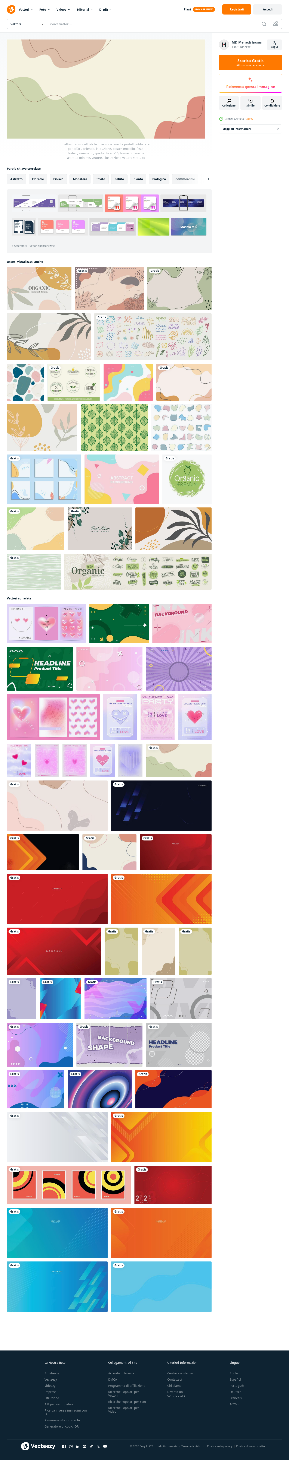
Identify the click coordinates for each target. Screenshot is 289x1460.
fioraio (58, 179)
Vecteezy (50, 1379)
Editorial (83, 9)
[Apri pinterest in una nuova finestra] (84, 1446)
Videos (61, 9)
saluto (119, 179)
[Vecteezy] (11, 9)
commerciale (185, 179)
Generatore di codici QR (61, 1426)
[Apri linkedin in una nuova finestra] (77, 1446)
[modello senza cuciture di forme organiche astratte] (25, 382)
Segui (274, 47)
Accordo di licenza (121, 1373)
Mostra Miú (188, 227)
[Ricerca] (264, 23)
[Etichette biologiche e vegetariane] (73, 382)
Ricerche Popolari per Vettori (123, 1393)
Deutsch (236, 1392)
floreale (38, 179)
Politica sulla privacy (220, 1446)
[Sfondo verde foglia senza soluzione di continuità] (114, 427)
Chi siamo (174, 1386)
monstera (80, 179)
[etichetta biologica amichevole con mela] (187, 479)
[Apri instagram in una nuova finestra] (71, 1446)
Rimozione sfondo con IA (62, 1420)
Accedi (268, 9)
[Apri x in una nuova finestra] (98, 1446)
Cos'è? (249, 119)
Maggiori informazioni (236, 129)
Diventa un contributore (176, 1393)
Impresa (50, 1392)
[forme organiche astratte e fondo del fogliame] (109, 288)
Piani (187, 9)
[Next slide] (205, 179)
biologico (159, 179)
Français (236, 1398)
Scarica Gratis (250, 62)
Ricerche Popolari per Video (123, 1409)
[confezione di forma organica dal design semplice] (181, 427)
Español (235, 1379)
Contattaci (174, 1379)
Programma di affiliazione (126, 1386)
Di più (103, 9)
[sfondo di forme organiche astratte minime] (173, 528)
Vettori (24, 9)
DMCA (112, 1379)
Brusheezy (51, 1373)
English (235, 1373)
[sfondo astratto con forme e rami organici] (49, 336)
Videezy (49, 1386)
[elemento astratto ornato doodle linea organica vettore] (153, 336)
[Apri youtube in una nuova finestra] (105, 1446)
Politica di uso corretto (250, 1446)
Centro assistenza (180, 1373)
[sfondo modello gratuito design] (121, 951)
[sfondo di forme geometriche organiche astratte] (121, 479)
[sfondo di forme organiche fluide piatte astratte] (128, 382)
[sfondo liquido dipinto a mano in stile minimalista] (184, 382)
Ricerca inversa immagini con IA (65, 1412)
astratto (16, 179)
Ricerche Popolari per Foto (127, 1402)
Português (237, 1386)
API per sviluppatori (58, 1404)
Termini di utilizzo (192, 1446)
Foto (42, 9)
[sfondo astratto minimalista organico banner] (39, 288)
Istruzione (51, 1398)
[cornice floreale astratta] (100, 528)
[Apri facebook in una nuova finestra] (64, 1446)
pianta (138, 179)
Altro (233, 1404)
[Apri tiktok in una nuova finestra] (91, 1446)
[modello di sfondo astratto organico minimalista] (42, 427)
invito (100, 179)
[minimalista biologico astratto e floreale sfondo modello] (109, 852)
